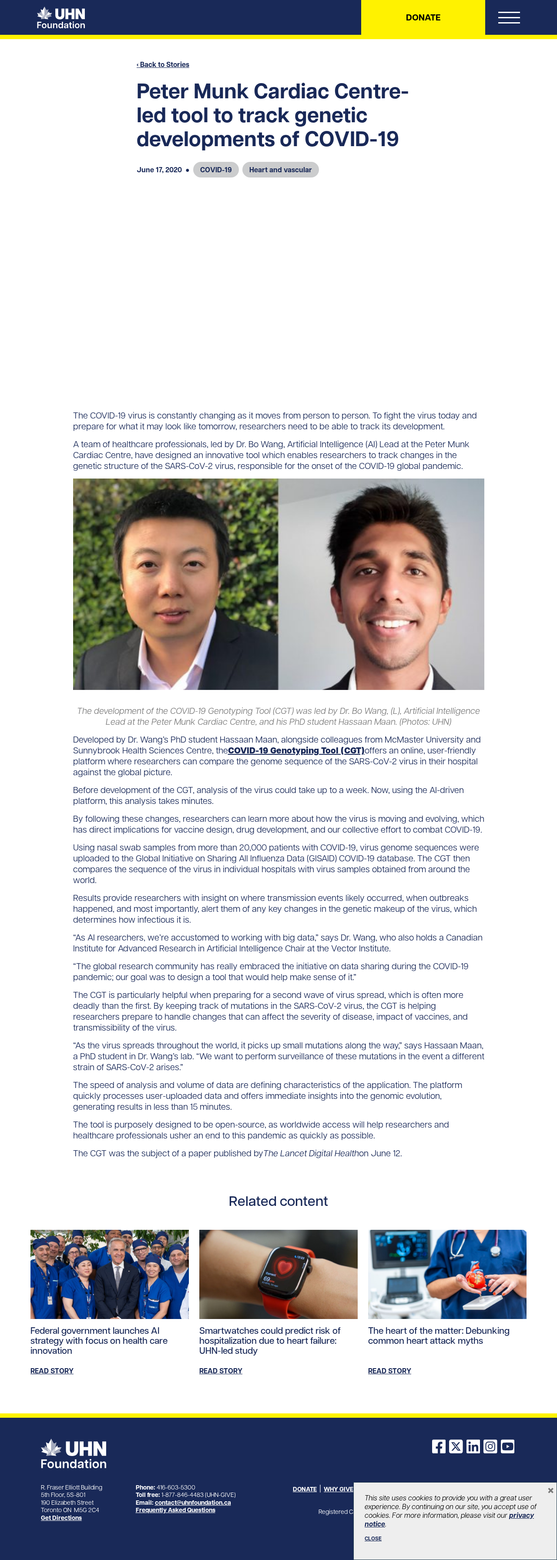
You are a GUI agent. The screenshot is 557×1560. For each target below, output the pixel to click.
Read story (52, 1370)
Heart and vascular (280, 169)
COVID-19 (216, 169)
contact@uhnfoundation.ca (193, 1502)
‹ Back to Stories (163, 64)
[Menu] (509, 19)
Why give (338, 1489)
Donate (423, 17)
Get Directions (61, 1518)
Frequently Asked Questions (175, 1510)
